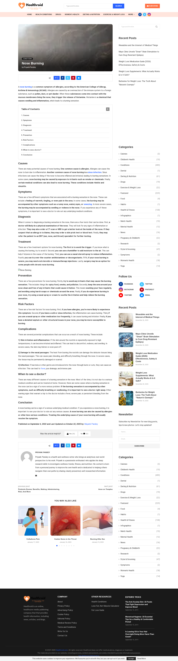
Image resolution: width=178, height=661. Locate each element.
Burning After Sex (97, 539)
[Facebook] (140, 14)
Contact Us (62, 636)
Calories (140, 154)
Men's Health (140, 221)
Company (62, 597)
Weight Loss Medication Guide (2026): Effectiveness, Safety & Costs (147, 357)
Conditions (140, 165)
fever (43, 368)
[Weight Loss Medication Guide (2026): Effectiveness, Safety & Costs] (126, 359)
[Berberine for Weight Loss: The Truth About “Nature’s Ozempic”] (126, 398)
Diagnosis (27, 125)
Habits (140, 204)
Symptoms (27, 120)
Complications (29, 145)
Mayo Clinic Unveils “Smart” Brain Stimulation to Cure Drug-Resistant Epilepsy (147, 338)
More (130, 14)
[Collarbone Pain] (33, 521)
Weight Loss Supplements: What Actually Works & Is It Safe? (145, 377)
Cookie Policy (63, 614)
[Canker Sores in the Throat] (65, 521)
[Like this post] (57, 78)
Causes (26, 115)
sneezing (88, 204)
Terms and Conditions (67, 627)
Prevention (27, 135)
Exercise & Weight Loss (114, 14)
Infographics (140, 215)
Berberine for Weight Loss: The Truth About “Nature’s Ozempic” (146, 395)
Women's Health (140, 260)
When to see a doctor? (32, 150)
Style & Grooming (140, 249)
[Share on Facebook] (63, 78)
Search (118, 6)
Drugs (58, 14)
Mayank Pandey (91, 424)
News (140, 232)
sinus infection (94, 172)
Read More (141, 658)
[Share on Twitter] (68, 78)
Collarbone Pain (33, 539)
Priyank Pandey (30, 67)
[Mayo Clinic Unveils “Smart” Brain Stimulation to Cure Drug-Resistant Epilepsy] (126, 340)
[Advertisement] (139, 118)
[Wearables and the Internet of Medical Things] (126, 320)
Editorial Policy (64, 619)
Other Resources (101, 597)
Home (29, 14)
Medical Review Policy (67, 623)
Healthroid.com (62, 650)
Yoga (140, 266)
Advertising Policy (65, 610)
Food (140, 199)
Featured (140, 193)
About (60, 602)
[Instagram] (149, 14)
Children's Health (140, 159)
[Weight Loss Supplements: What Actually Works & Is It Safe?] (126, 378)
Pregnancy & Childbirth (140, 238)
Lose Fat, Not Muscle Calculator (105, 606)
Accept (131, 659)
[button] (21, 526)
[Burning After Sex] (98, 521)
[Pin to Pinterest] (73, 78)
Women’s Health (72, 14)
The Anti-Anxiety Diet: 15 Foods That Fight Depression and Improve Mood (138, 604)
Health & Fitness (140, 210)
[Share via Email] (78, 78)
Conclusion (27, 155)
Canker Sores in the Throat (65, 539)
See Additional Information (88, 656)
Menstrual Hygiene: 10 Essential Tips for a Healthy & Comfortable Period (139, 619)
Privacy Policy (64, 606)
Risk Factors (28, 140)
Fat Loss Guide (97, 610)
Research (140, 243)
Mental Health (140, 227)
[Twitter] (144, 14)
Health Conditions (43, 14)
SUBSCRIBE (153, 6)
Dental (140, 171)
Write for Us (63, 631)
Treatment (27, 130)
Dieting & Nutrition (91, 14)
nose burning (26, 87)
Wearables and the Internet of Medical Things (138, 45)
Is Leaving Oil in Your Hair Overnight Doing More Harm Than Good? (139, 634)
